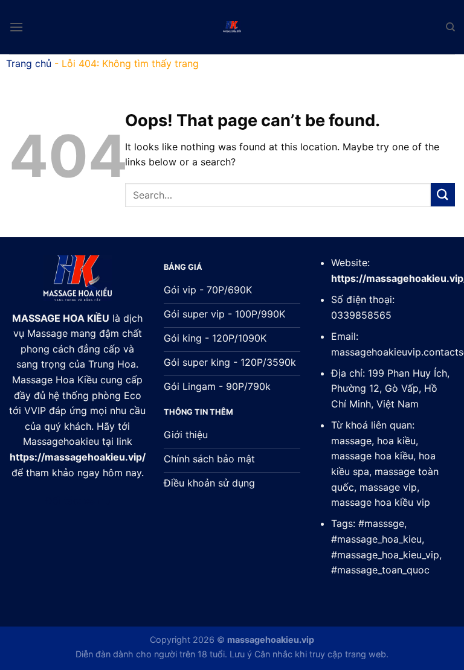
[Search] (450, 27)
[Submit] (443, 194)
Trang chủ (28, 63)
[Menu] (16, 27)
